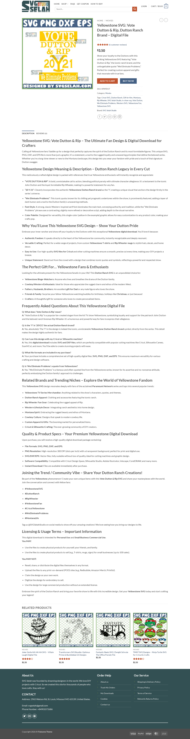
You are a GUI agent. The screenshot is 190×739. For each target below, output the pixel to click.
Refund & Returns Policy (148, 699)
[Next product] (161, 20)
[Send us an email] (29, 716)
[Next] (167, 641)
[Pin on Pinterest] (114, 116)
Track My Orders (108, 687)
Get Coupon (83, 4)
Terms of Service (144, 693)
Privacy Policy (143, 687)
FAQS (72, 4)
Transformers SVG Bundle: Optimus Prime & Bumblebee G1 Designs (74, 653)
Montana (137, 98)
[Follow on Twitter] (24, 716)
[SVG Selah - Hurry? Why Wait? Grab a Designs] (36, 6)
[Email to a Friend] (109, 116)
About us (104, 682)
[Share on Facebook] (99, 116)
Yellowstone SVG (104, 106)
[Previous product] (166, 20)
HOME (57, 4)
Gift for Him (128, 98)
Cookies (104, 699)
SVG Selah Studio (114, 100)
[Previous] (22, 641)
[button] (144, 6)
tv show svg (127, 100)
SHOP (63, 4)
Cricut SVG (106, 98)
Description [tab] (28, 133)
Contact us (105, 704)
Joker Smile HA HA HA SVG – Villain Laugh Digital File (38, 653)
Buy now (128, 81)
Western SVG (122, 103)
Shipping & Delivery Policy (148, 682)
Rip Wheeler (102, 100)
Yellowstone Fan (134, 103)
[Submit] (134, 9)
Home (100, 20)
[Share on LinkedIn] (119, 116)
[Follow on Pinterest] (34, 716)
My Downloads (107, 693)
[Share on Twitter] (104, 116)
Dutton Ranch (116, 98)
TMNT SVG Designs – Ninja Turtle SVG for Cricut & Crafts (149, 653)
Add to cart (107, 81)
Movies (109, 20)
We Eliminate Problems (106, 103)
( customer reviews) (118, 44)
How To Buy (97, 4)
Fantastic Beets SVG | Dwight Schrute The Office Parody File (112, 653)
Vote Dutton (137, 100)
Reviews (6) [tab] (41, 133)
